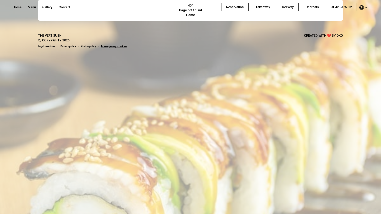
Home (17, 7)
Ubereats (312, 7)
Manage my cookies (114, 46)
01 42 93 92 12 (341, 7)
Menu (32, 7)
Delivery (288, 7)
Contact (64, 7)
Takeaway (263, 7)
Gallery (47, 7)
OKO (340, 35)
